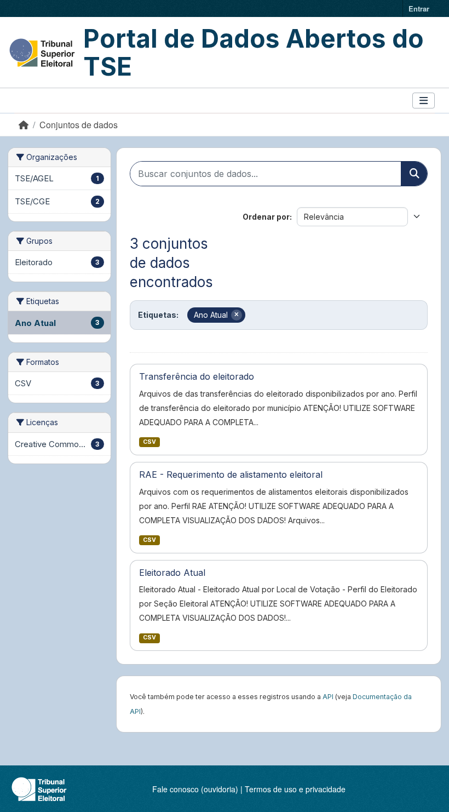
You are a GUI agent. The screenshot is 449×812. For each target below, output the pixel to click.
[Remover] (236, 315)
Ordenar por (266, 216)
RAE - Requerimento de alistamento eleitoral (231, 474)
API (328, 697)
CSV (149, 441)
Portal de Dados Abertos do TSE (253, 52)
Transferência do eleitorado (196, 376)
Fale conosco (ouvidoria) (195, 789)
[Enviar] (414, 174)
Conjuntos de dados (78, 124)
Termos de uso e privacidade (295, 789)
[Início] (23, 124)
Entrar (418, 8)
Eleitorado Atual (172, 572)
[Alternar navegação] (423, 100)
